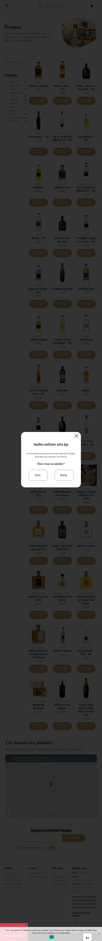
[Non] (98, 934)
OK (51, 937)
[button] (76, 436)
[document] (51, 470)
